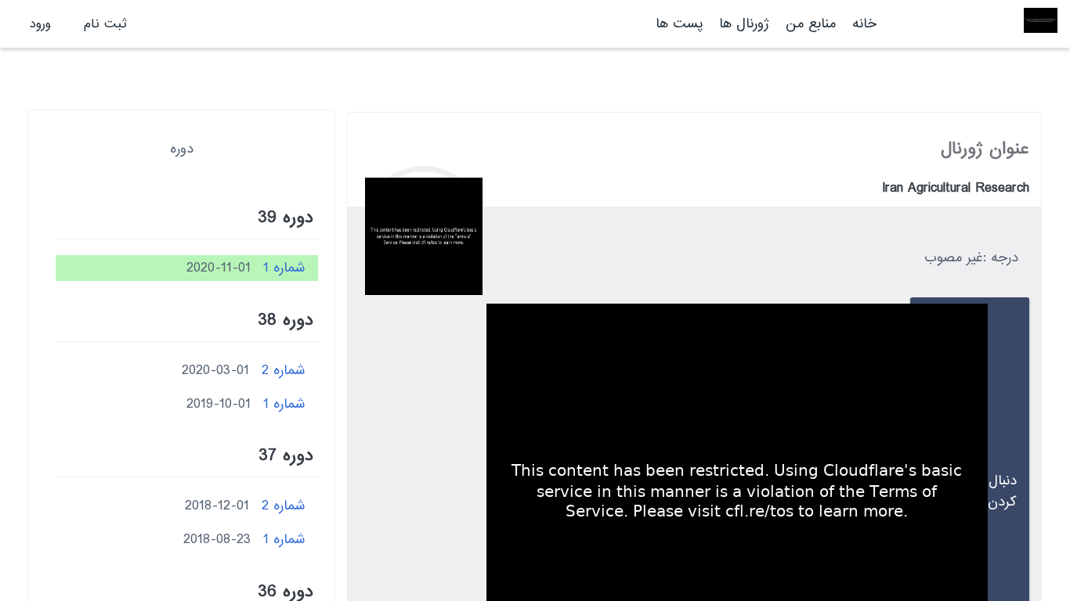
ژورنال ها (744, 23)
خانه (864, 23)
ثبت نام (105, 24)
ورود (40, 24)
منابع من (808, 23)
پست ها (679, 23)
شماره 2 (283, 370)
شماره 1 (284, 268)
